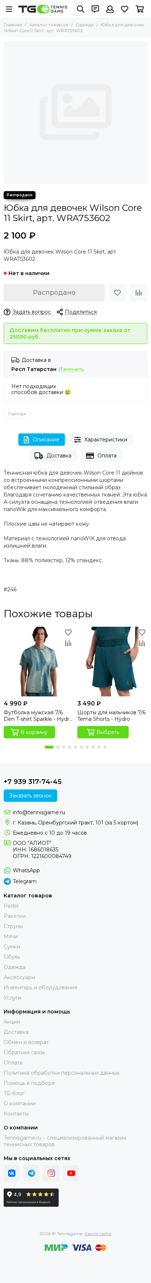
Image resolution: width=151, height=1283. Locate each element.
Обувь (12, 957)
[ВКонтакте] (12, 1173)
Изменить (71, 369)
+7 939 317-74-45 (33, 782)
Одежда (84, 24)
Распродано (54, 293)
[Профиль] (110, 9)
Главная (13, 24)
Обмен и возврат (26, 1042)
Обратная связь (24, 1052)
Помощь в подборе (29, 1083)
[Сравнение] (138, 292)
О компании (20, 1103)
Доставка (59, 455)
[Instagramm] (51, 1173)
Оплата (107, 455)
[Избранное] (117, 292)
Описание (46, 439)
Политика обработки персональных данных (61, 1073)
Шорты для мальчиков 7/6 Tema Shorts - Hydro (111, 715)
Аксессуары (19, 977)
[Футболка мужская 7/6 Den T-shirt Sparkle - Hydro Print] (39, 661)
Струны (13, 926)
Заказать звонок (30, 795)
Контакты (16, 1113)
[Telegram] (31, 1173)
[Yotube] (71, 1173)
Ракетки (15, 916)
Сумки (12, 946)
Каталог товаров (48, 24)
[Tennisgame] (42, 9)
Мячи (11, 936)
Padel (11, 906)
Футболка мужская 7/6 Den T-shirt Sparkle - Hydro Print (38, 715)
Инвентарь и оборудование (41, 987)
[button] (49, 747)
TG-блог (14, 1093)
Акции (12, 1022)
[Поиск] (80, 9)
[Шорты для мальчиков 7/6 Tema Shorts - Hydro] (112, 661)
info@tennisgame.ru (39, 812)
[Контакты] (95, 9)
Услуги (12, 997)
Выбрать (107, 732)
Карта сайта (98, 1233)
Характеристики (105, 439)
